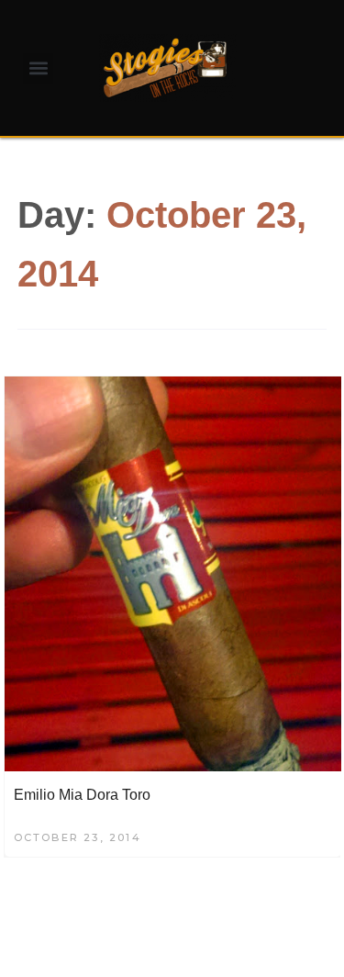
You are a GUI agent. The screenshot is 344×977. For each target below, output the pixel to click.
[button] (38, 68)
